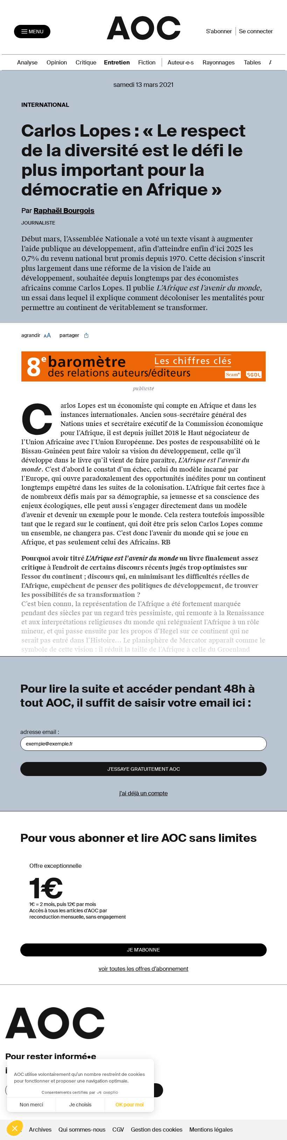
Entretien (117, 62)
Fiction (146, 62)
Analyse (27, 62)
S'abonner (219, 31)
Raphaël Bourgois (64, 210)
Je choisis (80, 1104)
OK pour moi (129, 1104)
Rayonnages (218, 62)
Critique (86, 62)
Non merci (31, 1104)
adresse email (38, 732)
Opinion (57, 62)
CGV (118, 1129)
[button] (14, 1128)
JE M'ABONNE (143, 950)
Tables (252, 62)
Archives (40, 1129)
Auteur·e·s (181, 62)
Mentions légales (211, 1129)
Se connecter (256, 31)
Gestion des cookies (157, 1129)
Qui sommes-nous (81, 1129)
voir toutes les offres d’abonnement (143, 969)
